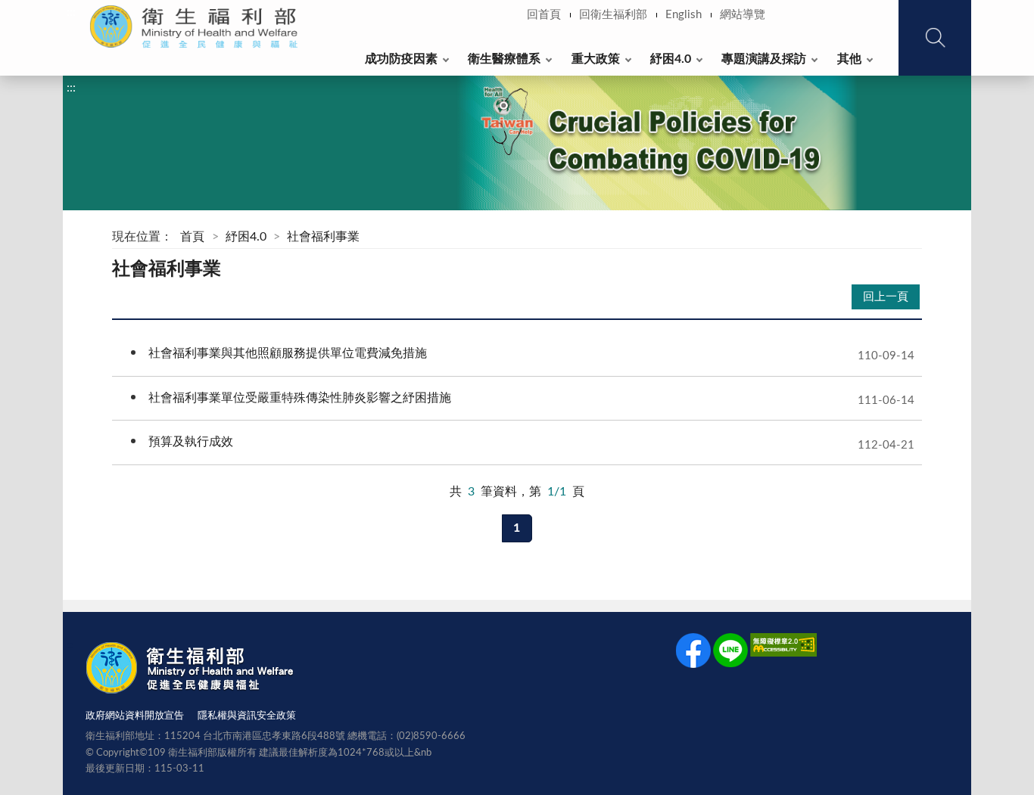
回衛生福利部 (613, 14)
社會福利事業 (323, 237)
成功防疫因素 (401, 59)
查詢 (935, 38)
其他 (849, 59)
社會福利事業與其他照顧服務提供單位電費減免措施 (513, 356)
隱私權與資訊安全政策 (247, 716)
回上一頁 (885, 297)
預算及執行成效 (513, 445)
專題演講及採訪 (763, 59)
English (683, 14)
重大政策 (596, 59)
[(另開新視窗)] (693, 653)
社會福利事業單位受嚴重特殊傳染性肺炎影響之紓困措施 (513, 401)
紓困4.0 (670, 59)
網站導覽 (742, 14)
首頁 (192, 237)
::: (71, 12)
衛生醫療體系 (504, 59)
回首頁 (544, 14)
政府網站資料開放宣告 (135, 716)
